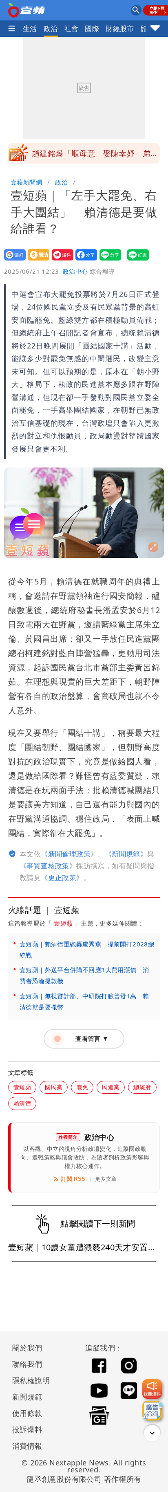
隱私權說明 (28, 1380)
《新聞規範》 (126, 853)
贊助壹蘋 (36, 260)
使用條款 (27, 1413)
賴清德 (22, 1103)
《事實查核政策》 (48, 865)
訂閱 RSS (73, 1179)
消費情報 (27, 1446)
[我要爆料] (152, 1389)
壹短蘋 (63, 923)
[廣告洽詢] (152, 1410)
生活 (30, 28)
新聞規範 (27, 1397)
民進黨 (110, 1087)
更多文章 (106, 1179)
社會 (71, 28)
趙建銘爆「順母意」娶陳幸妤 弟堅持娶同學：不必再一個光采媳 (95, 156)
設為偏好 (12, 260)
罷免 (82, 1087)
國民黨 (53, 1087)
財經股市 (120, 28)
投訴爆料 (27, 1429)
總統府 (142, 1087)
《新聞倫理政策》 (69, 853)
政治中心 (75, 271)
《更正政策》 (62, 877)
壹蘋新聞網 (26, 182)
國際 (92, 28)
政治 (51, 28)
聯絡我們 (27, 1364)
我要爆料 (60, 260)
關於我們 (27, 1348)
